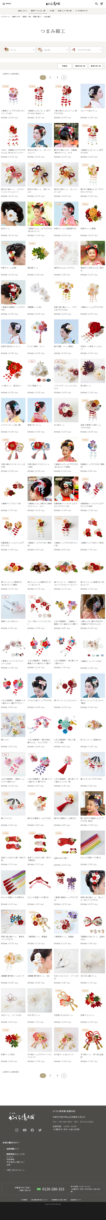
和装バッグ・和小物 (65, 10)
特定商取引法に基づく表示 (59, 1200)
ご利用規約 (24, 1200)
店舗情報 (10, 1154)
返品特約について (76, 1200)
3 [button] (57, 77)
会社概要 (10, 1148)
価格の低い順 (80, 66)
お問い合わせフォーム (15, 1170)
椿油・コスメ (22, 10)
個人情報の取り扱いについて (39, 1200)
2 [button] (50, 77)
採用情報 (10, 1159)
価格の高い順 (96, 66)
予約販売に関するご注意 (15, 1163)
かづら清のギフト (81, 10)
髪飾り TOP (16, 16)
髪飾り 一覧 (27, 16)
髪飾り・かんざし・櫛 (38, 10)
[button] (64, 77)
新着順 (64, 66)
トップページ (5, 16)
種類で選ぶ (37, 16)
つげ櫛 (51, 10)
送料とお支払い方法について (15, 1155)
